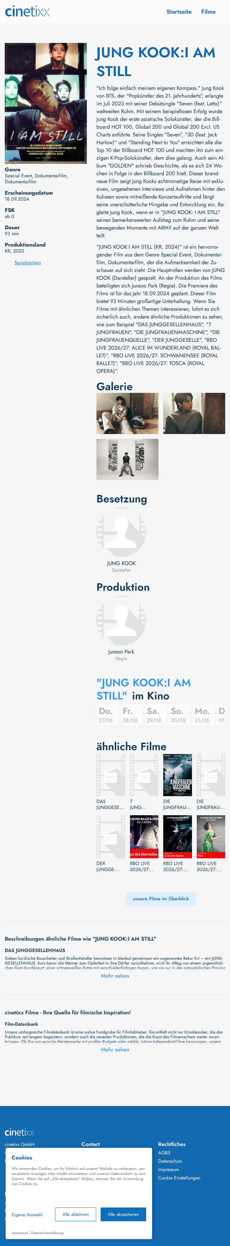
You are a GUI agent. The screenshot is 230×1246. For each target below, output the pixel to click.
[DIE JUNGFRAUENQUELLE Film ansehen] (211, 775)
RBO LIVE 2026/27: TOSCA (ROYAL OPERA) (207, 867)
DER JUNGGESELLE (105, 867)
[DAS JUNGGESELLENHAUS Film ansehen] (110, 775)
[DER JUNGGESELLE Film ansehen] (110, 836)
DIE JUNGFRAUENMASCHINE (175, 804)
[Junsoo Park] (121, 620)
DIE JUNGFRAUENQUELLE (208, 804)
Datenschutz (170, 1161)
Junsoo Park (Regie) (153, 286)
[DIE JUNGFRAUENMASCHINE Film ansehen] (177, 775)
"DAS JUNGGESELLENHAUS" (169, 324)
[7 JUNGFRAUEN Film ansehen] (144, 775)
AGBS (164, 1153)
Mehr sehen (115, 976)
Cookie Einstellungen (179, 1178)
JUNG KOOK (121, 563)
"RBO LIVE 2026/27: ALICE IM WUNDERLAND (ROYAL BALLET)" (158, 347)
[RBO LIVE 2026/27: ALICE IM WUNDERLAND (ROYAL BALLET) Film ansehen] (144, 836)
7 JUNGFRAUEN (139, 804)
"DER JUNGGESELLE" (176, 340)
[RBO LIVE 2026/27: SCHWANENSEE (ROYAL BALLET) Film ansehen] (177, 836)
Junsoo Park (121, 652)
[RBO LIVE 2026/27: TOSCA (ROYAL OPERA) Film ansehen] (211, 836)
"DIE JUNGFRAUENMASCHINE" (170, 332)
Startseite (179, 11)
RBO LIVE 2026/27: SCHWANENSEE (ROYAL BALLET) (177, 867)
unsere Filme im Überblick (161, 898)
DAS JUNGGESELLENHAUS (109, 804)
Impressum (168, 1170)
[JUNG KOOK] (121, 532)
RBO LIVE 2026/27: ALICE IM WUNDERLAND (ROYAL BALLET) (140, 867)
